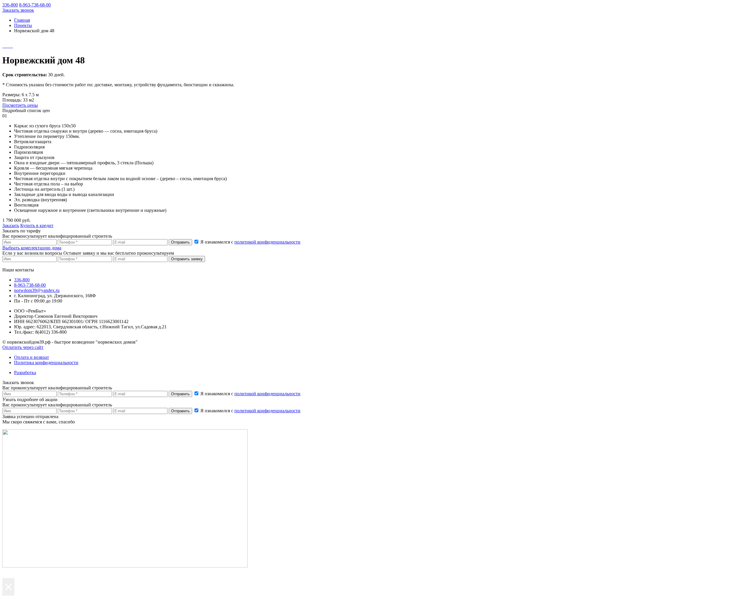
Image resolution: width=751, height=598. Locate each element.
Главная (22, 20)
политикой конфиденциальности (267, 241)
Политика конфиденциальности (46, 362)
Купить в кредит (36, 225)
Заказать (10, 225)
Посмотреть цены (20, 105)
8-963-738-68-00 (35, 4)
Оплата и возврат (31, 357)
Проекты (23, 25)
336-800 (10, 4)
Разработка (25, 372)
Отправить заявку (187, 259)
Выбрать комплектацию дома (31, 247)
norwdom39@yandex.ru (37, 290)
